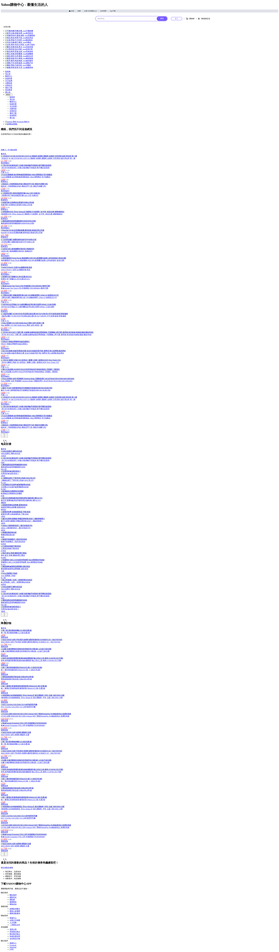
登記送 (7, 74)
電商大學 (13, 929)
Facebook (13, 945)
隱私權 (12, 899)
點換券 (7, 71)
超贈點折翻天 (15, 909)
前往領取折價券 (7, 868)
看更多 (8, 94)
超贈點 (14, 124)
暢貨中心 (8, 76)
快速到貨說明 (15, 936)
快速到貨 (8, 78)
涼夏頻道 (8, 83)
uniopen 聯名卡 (23, 122)
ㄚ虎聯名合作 (15, 925)
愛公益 (7, 92)
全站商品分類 (15, 938)
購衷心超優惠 (15, 911)
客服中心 (13, 918)
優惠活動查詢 (15, 913)
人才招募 (13, 922)
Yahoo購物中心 (81, 18)
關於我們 (13, 895)
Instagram (13, 947)
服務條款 (13, 902)
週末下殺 (8, 87)
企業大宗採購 (15, 920)
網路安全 (13, 897)
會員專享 (8, 90)
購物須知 (13, 904)
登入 (176, 19)
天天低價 (8, 81)
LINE (12, 949)
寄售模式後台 (15, 932)
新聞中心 (13, 943)
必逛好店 (8, 85)
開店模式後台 (15, 934)
